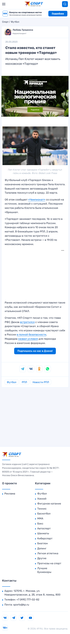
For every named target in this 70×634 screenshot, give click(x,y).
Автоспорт (44, 528)
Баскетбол (43, 513)
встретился (27, 322)
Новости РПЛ (41, 382)
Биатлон (42, 543)
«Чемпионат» (36, 199)
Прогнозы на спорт (49, 563)
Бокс (40, 523)
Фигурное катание (49, 503)
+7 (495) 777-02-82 (27, 599)
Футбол (15, 22)
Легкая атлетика (47, 553)
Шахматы (43, 533)
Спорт (5, 22)
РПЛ (24, 382)
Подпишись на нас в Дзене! (35, 350)
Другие (41, 558)
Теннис (42, 508)
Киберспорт (44, 538)
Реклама (9, 493)
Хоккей (41, 498)
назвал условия (28, 338)
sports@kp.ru (21, 604)
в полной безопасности (31, 334)
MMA (40, 518)
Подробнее (58, 13)
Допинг (41, 548)
